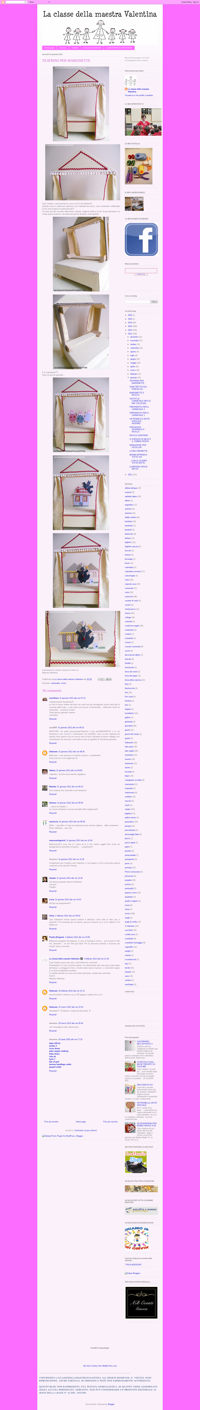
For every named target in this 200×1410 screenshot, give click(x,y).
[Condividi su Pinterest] (110, 679)
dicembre (134, 337)
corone (128, 642)
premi (127, 863)
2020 (130, 315)
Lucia (51, 899)
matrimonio (129, 793)
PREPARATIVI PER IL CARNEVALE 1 (139, 414)
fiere (127, 684)
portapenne (129, 859)
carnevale (129, 588)
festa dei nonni (131, 672)
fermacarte (129, 667)
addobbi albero (131, 496)
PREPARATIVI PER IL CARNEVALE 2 (139, 408)
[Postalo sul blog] (102, 679)
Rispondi (53, 719)
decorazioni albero (132, 655)
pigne (127, 847)
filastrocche (130, 688)
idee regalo (129, 751)
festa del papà (131, 676)
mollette (128, 797)
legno (127, 776)
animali (128, 509)
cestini (127, 605)
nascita (128, 801)
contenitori (129, 630)
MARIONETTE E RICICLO (137, 394)
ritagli (127, 918)
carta (127, 592)
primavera (129, 876)
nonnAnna (54, 698)
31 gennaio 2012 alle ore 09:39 (70, 803)
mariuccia (53, 822)
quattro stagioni (131, 901)
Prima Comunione (132, 872)
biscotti (128, 551)
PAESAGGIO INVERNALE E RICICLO (137, 429)
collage (128, 617)
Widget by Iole (141, 274)
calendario (129, 567)
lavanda (128, 772)
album (127, 500)
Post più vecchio (110, 1122)
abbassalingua (131, 488)
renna (127, 909)
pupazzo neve (131, 893)
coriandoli (129, 638)
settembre (134, 348)
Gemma (52, 803)
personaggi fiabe (132, 834)
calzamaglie (130, 576)
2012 (130, 334)
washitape (129, 984)
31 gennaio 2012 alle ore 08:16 (71, 727)
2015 (130, 323)
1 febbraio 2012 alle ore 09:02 (67, 916)
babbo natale (130, 517)
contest (128, 634)
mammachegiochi (57, 840)
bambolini (129, 526)
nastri (127, 805)
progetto (128, 880)
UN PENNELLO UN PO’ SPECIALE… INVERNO (140, 421)
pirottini (128, 851)
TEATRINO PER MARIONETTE (137, 382)
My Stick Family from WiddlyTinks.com (100, 1366)
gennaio (133, 377)
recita (127, 905)
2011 (130, 475)
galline (127, 717)
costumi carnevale (132, 646)
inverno (128, 759)
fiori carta (129, 697)
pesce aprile (130, 843)
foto (126, 705)
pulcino (128, 884)
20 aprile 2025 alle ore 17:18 (70, 1039)
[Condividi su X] (104, 679)
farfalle (128, 663)
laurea (127, 767)
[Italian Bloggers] (132, 1273)
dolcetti (128, 659)
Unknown (53, 752)
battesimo (129, 534)
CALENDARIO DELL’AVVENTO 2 (145, 1042)
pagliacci (128, 813)
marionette (55, 683)
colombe (128, 621)
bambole (128, 521)
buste (127, 563)
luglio (132, 355)
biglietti (128, 542)
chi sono (63, 48)
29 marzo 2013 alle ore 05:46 (70, 1023)
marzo (133, 370)
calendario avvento (133, 571)
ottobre (133, 344)
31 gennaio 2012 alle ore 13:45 (70, 878)
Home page (49, 48)
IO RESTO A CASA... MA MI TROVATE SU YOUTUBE (146, 1064)
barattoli (128, 530)
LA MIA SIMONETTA (138, 451)
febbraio (134, 374)
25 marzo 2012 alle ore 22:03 (71, 1007)
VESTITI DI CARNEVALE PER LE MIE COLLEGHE (140, 401)
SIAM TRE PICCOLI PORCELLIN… (138, 388)
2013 (130, 330)
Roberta (52, 787)
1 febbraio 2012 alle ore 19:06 (77, 937)
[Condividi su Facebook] (107, 679)
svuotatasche (130, 959)
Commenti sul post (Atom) (85, 1130)
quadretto (129, 897)
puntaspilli (129, 888)
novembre (134, 340)
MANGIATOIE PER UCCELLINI (138, 446)
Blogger (111, 1404)
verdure (128, 980)
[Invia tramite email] (99, 679)
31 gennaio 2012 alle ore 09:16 (70, 787)
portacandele (130, 855)
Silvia (51, 916)
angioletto (129, 505)
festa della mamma (133, 680)
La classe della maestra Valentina (64, 959)
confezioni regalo (132, 626)
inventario (129, 755)
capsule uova (130, 584)
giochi (127, 730)
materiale (129, 788)
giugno (133, 359)
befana (128, 538)
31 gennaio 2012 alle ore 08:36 (71, 752)
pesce (127, 838)
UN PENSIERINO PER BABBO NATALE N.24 (147, 1124)
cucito (127, 651)
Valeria (52, 770)
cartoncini (129, 596)
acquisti (128, 492)
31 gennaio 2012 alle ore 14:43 (68, 899)
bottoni (128, 555)
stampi (128, 955)
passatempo (130, 830)
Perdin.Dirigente (56, 937)
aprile (132, 366)
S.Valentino (130, 926)
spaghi (127, 951)
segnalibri (129, 947)
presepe (128, 867)
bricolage (129, 559)
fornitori (128, 701)
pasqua (128, 826)
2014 (130, 326)
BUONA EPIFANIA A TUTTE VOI (138, 456)
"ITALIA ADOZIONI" (133, 1265)
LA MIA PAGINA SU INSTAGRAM (119, 48)
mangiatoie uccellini (133, 780)
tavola (127, 968)
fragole (128, 709)
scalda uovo (130, 934)
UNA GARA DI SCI (145, 1085)
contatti (74, 48)
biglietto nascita (131, 546)
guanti (127, 738)
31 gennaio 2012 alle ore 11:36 (71, 859)
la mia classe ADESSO (92, 48)
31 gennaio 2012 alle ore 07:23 (72, 698)
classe (127, 613)
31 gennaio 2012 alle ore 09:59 (72, 822)
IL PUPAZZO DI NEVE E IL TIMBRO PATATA (140, 440)
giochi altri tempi (132, 734)
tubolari (128, 972)
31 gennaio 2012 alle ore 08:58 (69, 770)
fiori (126, 692)
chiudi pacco (130, 609)
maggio (133, 363)
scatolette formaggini (134, 943)
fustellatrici (129, 713)
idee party (129, 747)
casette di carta (131, 601)
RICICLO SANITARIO (139, 435)
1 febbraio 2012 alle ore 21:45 (96, 959)
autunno (128, 513)
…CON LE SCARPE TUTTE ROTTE (138, 462)
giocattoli (129, 726)
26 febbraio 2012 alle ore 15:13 (72, 991)
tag (126, 963)
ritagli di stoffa (131, 922)
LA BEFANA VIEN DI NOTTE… (138, 468)
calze (127, 580)
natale (127, 809)
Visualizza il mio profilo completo (139, 95)
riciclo (63, 683)
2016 (130, 319)
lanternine (129, 763)
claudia (52, 878)
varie (127, 976)
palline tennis (130, 817)
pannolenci (129, 822)
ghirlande (129, 722)
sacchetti (129, 930)
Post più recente (51, 1122)
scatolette (129, 939)
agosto (133, 352)
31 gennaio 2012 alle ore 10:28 (79, 840)
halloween (129, 742)
